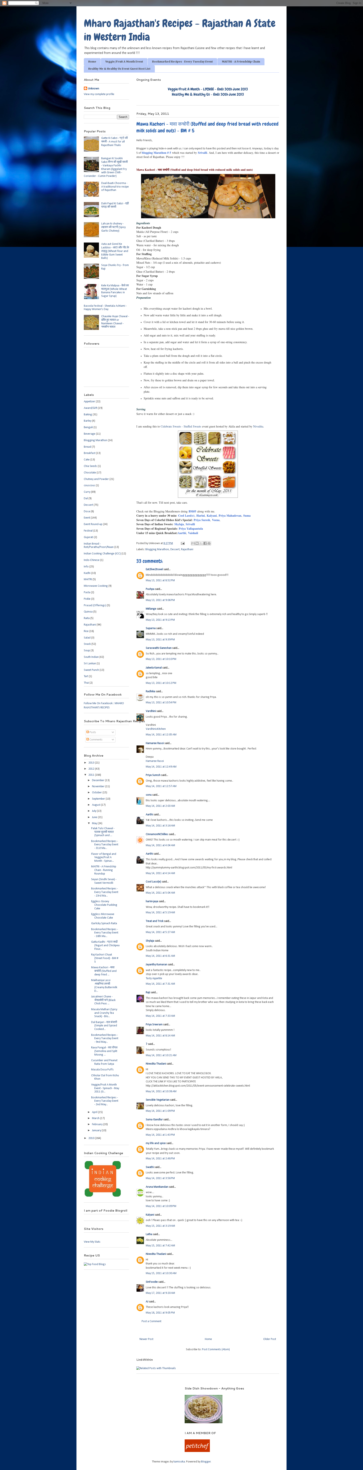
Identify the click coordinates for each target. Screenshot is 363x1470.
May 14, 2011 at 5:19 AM (160, 912)
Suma (247, 515)
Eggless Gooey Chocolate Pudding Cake (104, 905)
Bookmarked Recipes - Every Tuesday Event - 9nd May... (104, 1038)
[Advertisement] (129, 1392)
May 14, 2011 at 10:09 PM (161, 1206)
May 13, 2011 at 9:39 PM (160, 639)
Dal (86, 498)
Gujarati (88, 537)
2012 (91, 768)
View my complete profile (99, 94)
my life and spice (156, 1143)
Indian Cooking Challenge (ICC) (102, 553)
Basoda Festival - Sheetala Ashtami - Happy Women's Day (105, 307)
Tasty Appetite (154, 978)
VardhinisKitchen (156, 729)
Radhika (150, 691)
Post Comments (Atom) (216, 1349)
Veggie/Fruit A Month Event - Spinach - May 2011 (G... (105, 1088)
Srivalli (202, 152)
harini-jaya (152, 901)
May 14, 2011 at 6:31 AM (160, 956)
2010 (91, 1138)
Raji (148, 992)
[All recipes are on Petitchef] (197, 1451)
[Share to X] (201, 543)
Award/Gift (90, 408)
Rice (86, 631)
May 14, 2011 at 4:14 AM (160, 873)
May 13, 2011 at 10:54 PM (161, 702)
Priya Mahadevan (230, 515)
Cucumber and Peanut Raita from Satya (104, 1062)
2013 (91, 762)
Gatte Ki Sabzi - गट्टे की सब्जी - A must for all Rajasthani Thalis (114, 142)
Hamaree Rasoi (155, 743)
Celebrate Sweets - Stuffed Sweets (181, 426)
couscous (89, 485)
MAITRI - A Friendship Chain (241, 61)
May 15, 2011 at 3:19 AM (160, 1226)
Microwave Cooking (96, 586)
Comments (96, 739)
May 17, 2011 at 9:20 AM (160, 1293)
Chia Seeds (90, 466)
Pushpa (150, 589)
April (95, 1112)
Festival (88, 530)
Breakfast (89, 453)
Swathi (150, 1167)
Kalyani (212, 515)
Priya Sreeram (154, 1024)
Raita (87, 618)
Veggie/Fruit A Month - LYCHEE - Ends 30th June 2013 (208, 89)
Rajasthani (187, 549)
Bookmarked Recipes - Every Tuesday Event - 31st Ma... (104, 845)
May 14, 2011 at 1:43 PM (160, 1134)
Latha (149, 1234)
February (97, 1124)
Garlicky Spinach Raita (104, 923)
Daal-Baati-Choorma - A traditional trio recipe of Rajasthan (115, 187)
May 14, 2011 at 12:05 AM (161, 734)
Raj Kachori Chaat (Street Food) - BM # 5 (104, 958)
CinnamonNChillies (157, 834)
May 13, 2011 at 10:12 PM (161, 683)
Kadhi (87, 573)
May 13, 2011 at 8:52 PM (160, 580)
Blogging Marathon (157, 549)
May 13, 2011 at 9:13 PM (160, 620)
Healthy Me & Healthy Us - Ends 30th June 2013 (208, 94)
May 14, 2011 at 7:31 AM (160, 983)
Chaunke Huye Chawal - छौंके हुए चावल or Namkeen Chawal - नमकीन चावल (115, 321)
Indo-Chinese (92, 560)
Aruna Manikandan (157, 1187)
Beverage (89, 433)
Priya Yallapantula (191, 528)
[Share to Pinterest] (209, 543)
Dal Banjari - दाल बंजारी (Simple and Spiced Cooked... (104, 1026)
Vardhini (151, 711)
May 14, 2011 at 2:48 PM (160, 1158)
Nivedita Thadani (156, 1063)
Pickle (87, 599)
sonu (149, 794)
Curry (87, 492)
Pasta (87, 592)
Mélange (151, 608)
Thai (86, 682)
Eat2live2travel (154, 569)
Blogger (206, 1461)
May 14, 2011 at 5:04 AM (160, 892)
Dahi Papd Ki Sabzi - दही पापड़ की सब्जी (115, 205)
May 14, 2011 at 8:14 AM (160, 1035)
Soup (87, 650)
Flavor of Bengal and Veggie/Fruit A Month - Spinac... (103, 857)
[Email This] (193, 543)
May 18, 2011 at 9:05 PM (160, 1312)
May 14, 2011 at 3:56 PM (160, 1178)
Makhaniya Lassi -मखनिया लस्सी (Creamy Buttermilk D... (104, 985)
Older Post (269, 1339)
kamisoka (179, 1461)
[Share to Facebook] (205, 543)
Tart (86, 676)
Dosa (87, 511)
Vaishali (193, 533)
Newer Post (146, 1339)
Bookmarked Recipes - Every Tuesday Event (182, 61)
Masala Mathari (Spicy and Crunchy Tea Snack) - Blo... (104, 1013)
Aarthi (182, 533)
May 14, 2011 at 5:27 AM (160, 932)
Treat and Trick (154, 921)
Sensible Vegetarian (158, 1099)
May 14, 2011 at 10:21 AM (161, 1055)
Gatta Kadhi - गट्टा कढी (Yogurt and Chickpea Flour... (105, 945)
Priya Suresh (201, 520)
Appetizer (89, 401)
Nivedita (258, 426)
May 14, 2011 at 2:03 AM (160, 806)
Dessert (175, 549)
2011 (91, 775)
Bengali (88, 427)
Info (86, 566)
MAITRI (88, 579)
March (96, 1118)
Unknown (93, 88)
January (97, 1130)
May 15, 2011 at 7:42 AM (160, 1245)
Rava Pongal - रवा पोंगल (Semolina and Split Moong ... (104, 1051)
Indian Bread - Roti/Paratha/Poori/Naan (99, 545)
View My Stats (92, 1241)
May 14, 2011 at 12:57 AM (161, 786)
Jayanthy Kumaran (156, 964)
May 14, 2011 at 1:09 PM (160, 1111)
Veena (216, 520)
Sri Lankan (90, 663)
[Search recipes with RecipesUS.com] (95, 1264)
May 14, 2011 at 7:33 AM (160, 1016)
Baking (88, 414)
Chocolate (90, 472)
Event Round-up (93, 524)
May (95, 823)
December (98, 780)
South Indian (91, 657)
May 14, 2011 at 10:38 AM (161, 1091)
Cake (87, 459)
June (95, 817)
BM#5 (192, 511)
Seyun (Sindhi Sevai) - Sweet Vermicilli (103, 881)
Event (87, 517)
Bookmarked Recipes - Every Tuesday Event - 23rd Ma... (104, 892)
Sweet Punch (91, 670)
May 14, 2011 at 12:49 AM (161, 766)
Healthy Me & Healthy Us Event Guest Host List (119, 68)
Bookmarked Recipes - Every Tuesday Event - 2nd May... (104, 1101)
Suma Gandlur (154, 1119)
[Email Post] (182, 543)
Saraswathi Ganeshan (159, 648)
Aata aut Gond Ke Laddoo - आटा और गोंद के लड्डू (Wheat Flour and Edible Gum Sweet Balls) (115, 251)
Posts (92, 732)
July (94, 811)
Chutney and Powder (96, 479)
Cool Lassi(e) (186, 515)
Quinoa (88, 611)
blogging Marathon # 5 (156, 152)
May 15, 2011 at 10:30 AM (161, 1273)
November (98, 786)
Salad (87, 637)
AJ (147, 1301)
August (96, 805)
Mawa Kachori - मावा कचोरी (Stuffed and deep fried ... (104, 971)
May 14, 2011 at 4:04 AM (160, 845)
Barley (87, 420)
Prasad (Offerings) (95, 605)
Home (92, 61)
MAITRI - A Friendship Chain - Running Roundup (103, 870)
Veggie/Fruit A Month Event (124, 61)
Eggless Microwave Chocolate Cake (102, 916)
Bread (87, 446)
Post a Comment (151, 1321)
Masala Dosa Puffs (102, 1069)
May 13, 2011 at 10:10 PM (161, 659)
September (99, 798)
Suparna (151, 628)
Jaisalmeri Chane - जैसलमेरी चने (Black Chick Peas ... (103, 1000)
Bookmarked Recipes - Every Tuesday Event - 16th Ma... (104, 933)
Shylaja (179, 524)
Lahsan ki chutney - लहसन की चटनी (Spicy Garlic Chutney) (113, 227)
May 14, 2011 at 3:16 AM (160, 825)
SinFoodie (152, 1282)
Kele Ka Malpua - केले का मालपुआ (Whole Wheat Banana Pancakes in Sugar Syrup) (115, 291)
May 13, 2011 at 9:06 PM (160, 600)
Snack (87, 644)
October (97, 792)
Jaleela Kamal (154, 667)
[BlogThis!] (197, 543)
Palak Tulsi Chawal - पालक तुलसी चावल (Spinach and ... (102, 832)
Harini (200, 515)
